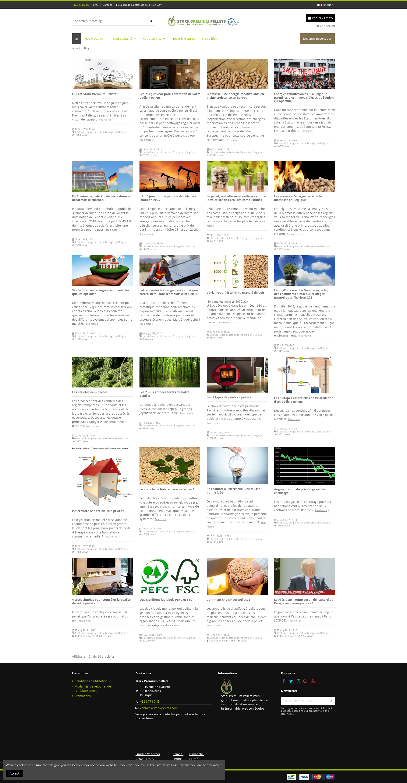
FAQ (96, 5)
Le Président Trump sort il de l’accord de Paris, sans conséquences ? (303, 601)
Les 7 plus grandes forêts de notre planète (164, 394)
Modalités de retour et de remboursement (93, 688)
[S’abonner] (330, 701)
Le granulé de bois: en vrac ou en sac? (167, 489)
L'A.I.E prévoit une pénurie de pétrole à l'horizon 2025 (168, 198)
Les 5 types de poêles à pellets (229, 397)
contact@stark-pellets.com (159, 708)
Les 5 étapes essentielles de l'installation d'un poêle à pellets (303, 400)
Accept (14, 773)
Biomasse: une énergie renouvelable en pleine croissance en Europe (235, 96)
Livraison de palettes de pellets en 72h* (139, 5)
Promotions (83, 696)
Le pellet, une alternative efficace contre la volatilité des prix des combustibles (236, 198)
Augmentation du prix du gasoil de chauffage (299, 491)
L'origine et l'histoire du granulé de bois (236, 292)
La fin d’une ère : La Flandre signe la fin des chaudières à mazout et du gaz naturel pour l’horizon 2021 (302, 293)
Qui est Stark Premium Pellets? (95, 94)
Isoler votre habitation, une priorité (98, 511)
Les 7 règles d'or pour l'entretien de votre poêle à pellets (169, 96)
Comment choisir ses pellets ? (228, 600)
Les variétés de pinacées (89, 392)
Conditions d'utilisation (91, 681)
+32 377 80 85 (80, 5)
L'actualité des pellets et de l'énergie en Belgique (101, 131)
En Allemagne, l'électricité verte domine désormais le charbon (101, 198)
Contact (107, 5)
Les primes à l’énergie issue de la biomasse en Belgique (298, 198)
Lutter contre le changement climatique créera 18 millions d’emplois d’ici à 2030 (168, 292)
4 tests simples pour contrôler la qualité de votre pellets (101, 601)
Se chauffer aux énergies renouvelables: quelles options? (101, 292)
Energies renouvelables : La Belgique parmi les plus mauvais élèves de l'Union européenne (304, 97)
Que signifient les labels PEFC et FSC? (166, 600)
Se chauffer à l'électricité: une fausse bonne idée (233, 490)
